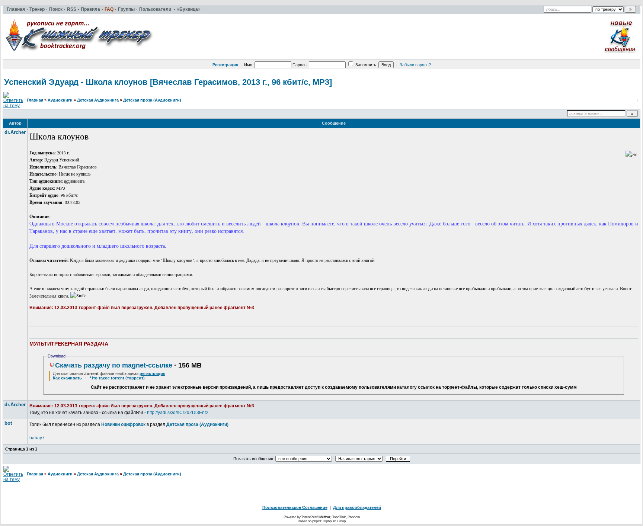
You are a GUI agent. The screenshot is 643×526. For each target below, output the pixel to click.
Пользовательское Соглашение (294, 507)
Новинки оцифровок (123, 424)
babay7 (37, 437)
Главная (35, 100)
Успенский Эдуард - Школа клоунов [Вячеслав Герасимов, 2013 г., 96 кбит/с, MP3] (168, 82)
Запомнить (365, 64)
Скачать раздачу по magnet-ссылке (113, 365)
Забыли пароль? (415, 64)
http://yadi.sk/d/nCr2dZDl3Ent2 (177, 412)
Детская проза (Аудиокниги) (152, 100)
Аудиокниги (60, 100)
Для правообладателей (357, 507)
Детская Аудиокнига (98, 100)
